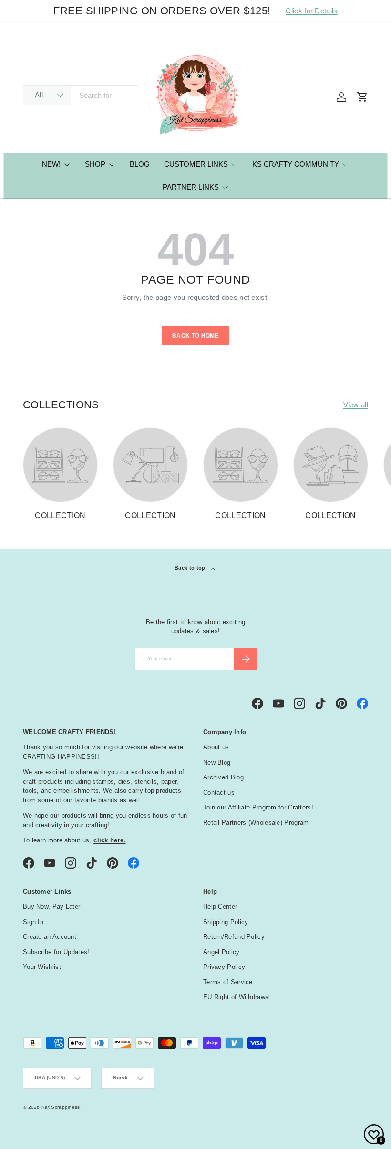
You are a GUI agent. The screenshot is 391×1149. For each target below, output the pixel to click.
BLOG (140, 164)
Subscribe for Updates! (56, 952)
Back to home (195, 335)
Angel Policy (221, 952)
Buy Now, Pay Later (51, 906)
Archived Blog (223, 777)
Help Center (220, 906)
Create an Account (49, 936)
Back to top (191, 568)
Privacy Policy (224, 966)
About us (216, 747)
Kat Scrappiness (60, 1107)
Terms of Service (228, 982)
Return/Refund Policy (234, 936)
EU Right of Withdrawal (236, 996)
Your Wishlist (42, 966)
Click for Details (311, 11)
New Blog (216, 762)
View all (355, 405)
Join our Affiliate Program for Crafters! (258, 807)
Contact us (219, 792)
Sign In (33, 922)
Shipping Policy (225, 922)
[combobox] (80, 95)
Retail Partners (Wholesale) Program (256, 822)
